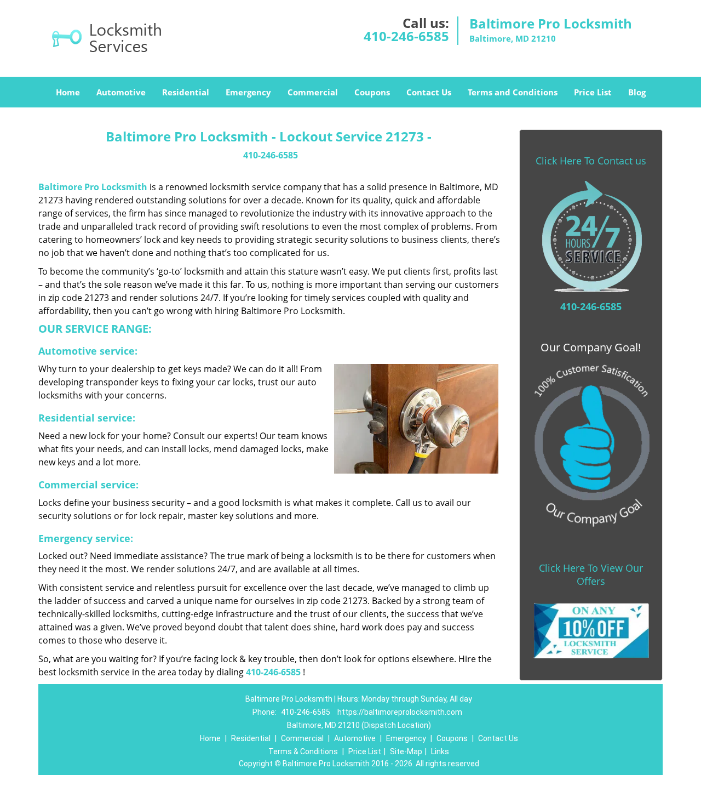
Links (440, 751)
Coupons (372, 92)
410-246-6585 (406, 36)
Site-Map (406, 751)
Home (68, 92)
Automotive (121, 92)
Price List (593, 92)
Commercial (313, 92)
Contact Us (428, 92)
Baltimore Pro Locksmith (92, 187)
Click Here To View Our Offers (591, 574)
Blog (637, 92)
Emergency (248, 92)
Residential (185, 92)
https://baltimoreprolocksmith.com (399, 712)
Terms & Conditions (303, 751)
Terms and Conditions (513, 92)
